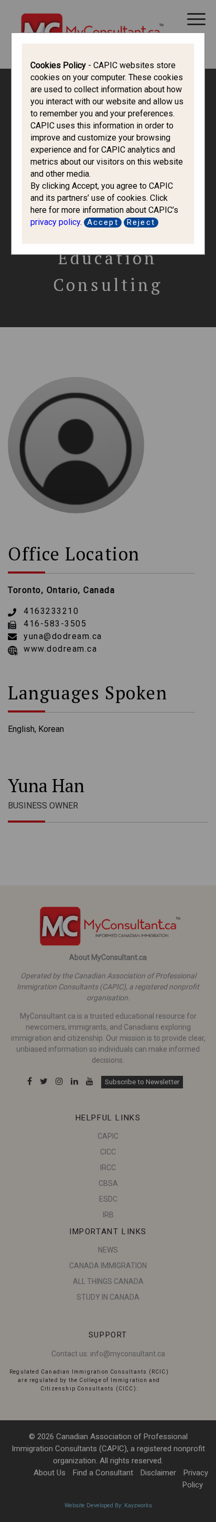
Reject (141, 222)
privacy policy (55, 222)
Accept (102, 222)
